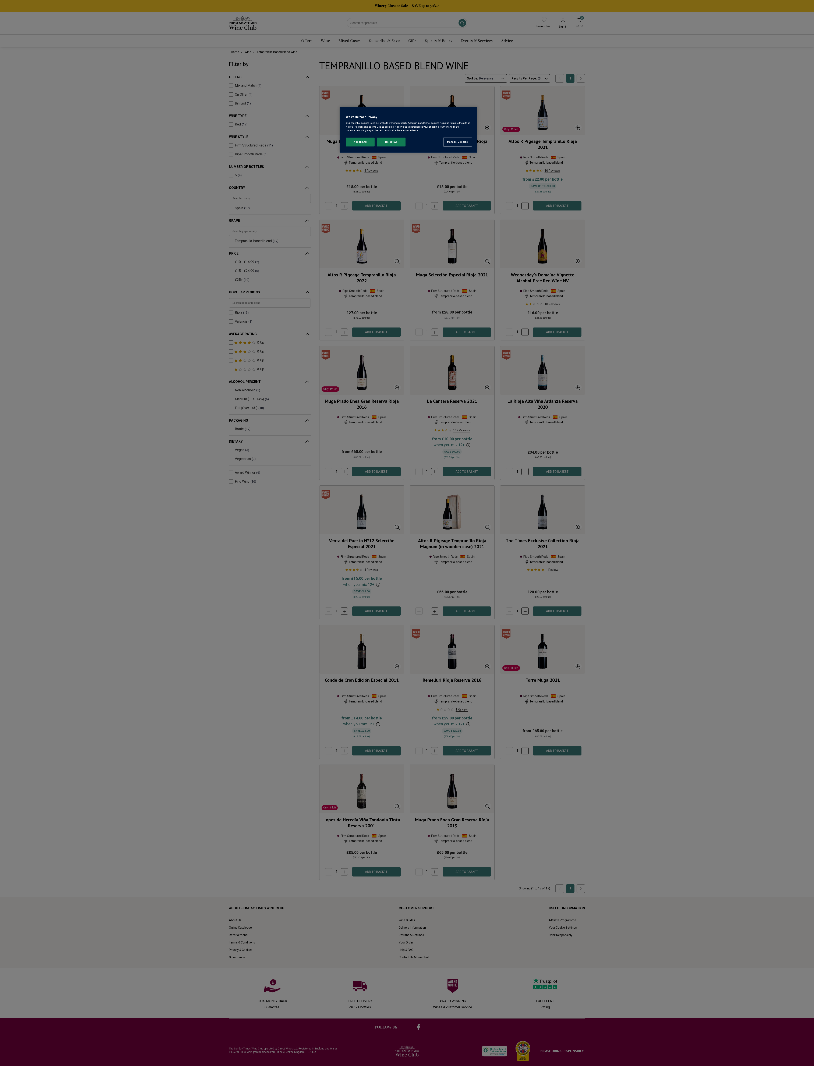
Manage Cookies (457, 141)
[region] (408, 130)
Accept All (360, 141)
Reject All (391, 141)
